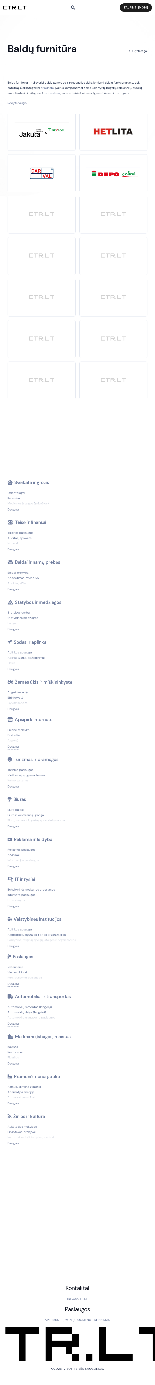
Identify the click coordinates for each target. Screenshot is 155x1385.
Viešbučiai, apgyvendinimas (26, 775)
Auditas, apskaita (20, 538)
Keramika (14, 498)
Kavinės (13, 1047)
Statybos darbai (19, 613)
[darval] (41, 170)
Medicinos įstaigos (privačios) (28, 503)
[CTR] (41, 214)
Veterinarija (15, 967)
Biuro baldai (16, 810)
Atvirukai (13, 855)
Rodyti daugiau (18, 103)
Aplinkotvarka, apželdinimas (26, 658)
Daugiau (13, 509)
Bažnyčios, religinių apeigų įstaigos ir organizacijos (42, 940)
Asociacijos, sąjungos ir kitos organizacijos (37, 935)
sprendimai (52, 93)
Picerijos (13, 1057)
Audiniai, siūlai (17, 583)
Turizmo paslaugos (20, 770)
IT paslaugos (16, 900)
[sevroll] (42, 125)
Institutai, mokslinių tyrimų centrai (31, 1137)
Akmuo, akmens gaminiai (24, 1087)
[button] (73, 7)
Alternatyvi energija (21, 1092)
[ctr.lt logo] (14, 7)
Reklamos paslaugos (22, 850)
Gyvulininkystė (18, 703)
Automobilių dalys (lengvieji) (27, 1012)
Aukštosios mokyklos (22, 1127)
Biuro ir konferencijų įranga (26, 815)
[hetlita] (113, 125)
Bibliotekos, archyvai (22, 1132)
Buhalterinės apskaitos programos (31, 890)
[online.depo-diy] (113, 170)
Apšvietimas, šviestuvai (23, 578)
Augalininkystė (18, 692)
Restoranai (15, 1052)
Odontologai (16, 493)
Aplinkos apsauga (20, 652)
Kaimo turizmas (18, 780)
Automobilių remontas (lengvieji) (30, 1007)
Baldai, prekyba (18, 573)
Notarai (13, 543)
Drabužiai (14, 735)
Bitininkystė (15, 698)
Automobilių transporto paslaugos (31, 1018)
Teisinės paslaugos (20, 533)
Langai (12, 623)
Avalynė (13, 741)
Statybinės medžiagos (23, 618)
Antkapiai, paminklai (21, 1097)
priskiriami (47, 88)
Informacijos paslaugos (23, 860)
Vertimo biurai (17, 972)
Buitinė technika (18, 730)
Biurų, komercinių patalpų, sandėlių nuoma (36, 820)
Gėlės (11, 663)
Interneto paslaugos (22, 895)
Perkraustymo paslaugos (25, 978)
